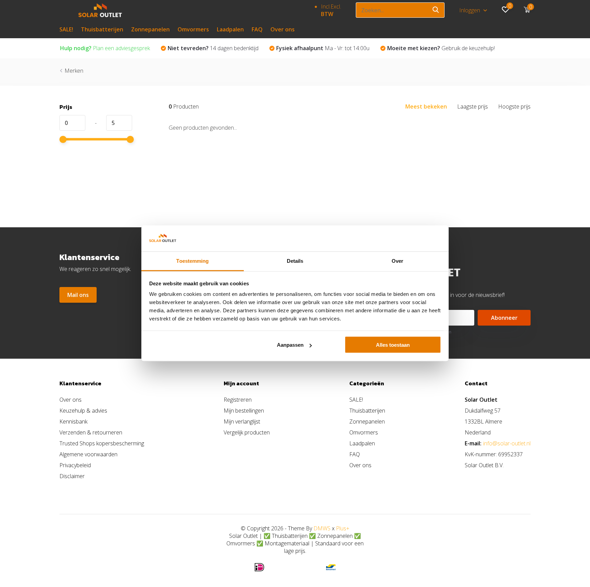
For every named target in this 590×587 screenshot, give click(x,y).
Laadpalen (230, 29)
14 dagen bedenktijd (213, 48)
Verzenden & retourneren (90, 432)
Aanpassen (290, 345)
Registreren (238, 399)
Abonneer (504, 317)
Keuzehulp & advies (83, 410)
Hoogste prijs (514, 106)
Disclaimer (72, 476)
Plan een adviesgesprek (105, 48)
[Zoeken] (436, 10)
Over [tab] (397, 261)
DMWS (322, 528)
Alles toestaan (393, 345)
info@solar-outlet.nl (507, 443)
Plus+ (342, 528)
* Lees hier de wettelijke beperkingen (415, 332)
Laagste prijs (472, 106)
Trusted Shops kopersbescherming (101, 443)
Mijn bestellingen (244, 410)
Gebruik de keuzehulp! (441, 48)
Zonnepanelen (150, 29)
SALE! (66, 29)
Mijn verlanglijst (242, 421)
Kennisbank (73, 421)
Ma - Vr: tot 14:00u (322, 48)
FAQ (257, 29)
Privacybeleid (75, 465)
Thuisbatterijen (102, 29)
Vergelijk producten (247, 432)
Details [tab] (295, 261)
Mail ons (78, 295)
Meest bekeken (426, 106)
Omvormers (193, 29)
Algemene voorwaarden (88, 454)
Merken (74, 70)
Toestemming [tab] (192, 261)
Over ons (282, 29)
